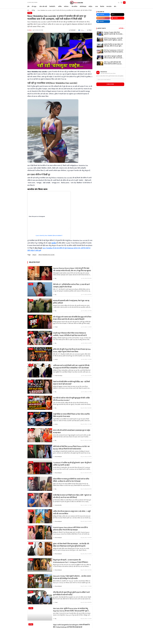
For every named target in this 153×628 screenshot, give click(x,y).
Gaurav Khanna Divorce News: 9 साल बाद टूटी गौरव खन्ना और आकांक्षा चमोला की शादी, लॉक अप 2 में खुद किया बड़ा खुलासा (72, 269)
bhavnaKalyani (58, 456)
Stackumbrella (58, 505)
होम (28, 6)
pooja (56, 359)
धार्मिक (60, 6)
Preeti (56, 327)
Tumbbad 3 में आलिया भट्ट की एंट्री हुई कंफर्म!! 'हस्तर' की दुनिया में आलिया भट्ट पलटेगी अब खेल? (72, 464)
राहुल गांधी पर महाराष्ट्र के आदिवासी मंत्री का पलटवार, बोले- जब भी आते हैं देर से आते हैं (113, 57)
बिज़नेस (102, 6)
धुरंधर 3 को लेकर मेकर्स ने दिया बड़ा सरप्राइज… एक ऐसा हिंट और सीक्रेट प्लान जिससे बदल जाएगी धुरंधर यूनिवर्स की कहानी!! (71, 545)
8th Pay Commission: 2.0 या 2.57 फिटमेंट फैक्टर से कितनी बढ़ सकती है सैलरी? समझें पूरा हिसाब (113, 51)
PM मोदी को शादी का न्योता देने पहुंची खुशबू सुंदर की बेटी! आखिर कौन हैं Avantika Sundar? (71, 399)
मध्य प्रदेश (108, 6)
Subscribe (110, 84)
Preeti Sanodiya (58, 375)
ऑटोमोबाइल (83, 6)
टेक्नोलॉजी (52, 6)
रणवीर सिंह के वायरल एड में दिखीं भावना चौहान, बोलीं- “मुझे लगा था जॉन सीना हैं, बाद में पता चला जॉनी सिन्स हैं (72, 496)
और (115, 6)
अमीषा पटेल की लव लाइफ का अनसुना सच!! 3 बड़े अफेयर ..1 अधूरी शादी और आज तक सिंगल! (72, 512)
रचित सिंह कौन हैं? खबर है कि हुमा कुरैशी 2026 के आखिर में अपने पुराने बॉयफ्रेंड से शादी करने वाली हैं (71, 593)
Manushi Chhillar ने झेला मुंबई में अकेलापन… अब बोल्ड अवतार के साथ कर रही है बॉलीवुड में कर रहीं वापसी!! (72, 577)
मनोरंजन (66, 6)
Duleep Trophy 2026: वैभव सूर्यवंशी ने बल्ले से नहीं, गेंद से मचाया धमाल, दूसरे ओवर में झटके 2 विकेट (113, 33)
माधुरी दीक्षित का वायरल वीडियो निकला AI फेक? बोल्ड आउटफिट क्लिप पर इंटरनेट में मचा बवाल (71, 415)
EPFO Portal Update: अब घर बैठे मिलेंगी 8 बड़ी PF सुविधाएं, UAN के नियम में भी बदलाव (113, 39)
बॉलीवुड (33, 10)
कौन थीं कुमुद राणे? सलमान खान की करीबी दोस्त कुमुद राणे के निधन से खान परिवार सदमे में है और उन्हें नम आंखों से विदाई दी (72, 318)
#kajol (34, 255)
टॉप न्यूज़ (34, 6)
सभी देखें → (121, 28)
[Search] (118, 2)
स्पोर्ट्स (90, 6)
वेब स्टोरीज (74, 6)
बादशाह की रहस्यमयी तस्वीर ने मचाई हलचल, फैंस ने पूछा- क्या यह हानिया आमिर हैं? (71, 302)
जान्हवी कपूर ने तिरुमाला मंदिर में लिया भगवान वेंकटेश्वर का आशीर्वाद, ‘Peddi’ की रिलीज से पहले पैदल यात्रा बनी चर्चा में (70, 334)
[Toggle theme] (121, 2)
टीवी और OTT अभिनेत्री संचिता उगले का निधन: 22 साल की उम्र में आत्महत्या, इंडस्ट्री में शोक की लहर (71, 286)
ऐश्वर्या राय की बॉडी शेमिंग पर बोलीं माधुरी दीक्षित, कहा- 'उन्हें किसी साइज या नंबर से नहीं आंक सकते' (71, 383)
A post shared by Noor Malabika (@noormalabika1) (49, 235)
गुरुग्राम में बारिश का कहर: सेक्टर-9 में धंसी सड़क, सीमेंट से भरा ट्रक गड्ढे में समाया (113, 45)
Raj (55, 278)
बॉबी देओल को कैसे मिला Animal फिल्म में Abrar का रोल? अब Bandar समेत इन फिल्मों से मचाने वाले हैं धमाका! (71, 448)
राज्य (96, 6)
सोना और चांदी (43, 6)
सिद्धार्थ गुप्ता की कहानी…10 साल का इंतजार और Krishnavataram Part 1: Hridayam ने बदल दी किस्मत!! (70, 561)
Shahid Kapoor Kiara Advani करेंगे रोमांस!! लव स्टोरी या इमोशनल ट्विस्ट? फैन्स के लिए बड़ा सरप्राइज (70, 529)
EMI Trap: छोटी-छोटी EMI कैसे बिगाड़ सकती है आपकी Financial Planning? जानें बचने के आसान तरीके (112, 63)
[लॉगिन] (124, 2)
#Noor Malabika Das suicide (46, 255)
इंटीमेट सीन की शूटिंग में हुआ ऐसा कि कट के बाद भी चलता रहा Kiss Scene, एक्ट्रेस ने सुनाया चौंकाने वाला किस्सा (72, 350)
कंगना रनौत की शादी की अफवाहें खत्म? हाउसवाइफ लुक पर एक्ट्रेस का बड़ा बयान (71, 431)
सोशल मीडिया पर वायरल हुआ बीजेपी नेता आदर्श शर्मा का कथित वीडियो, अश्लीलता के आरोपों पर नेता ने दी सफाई (71, 480)
